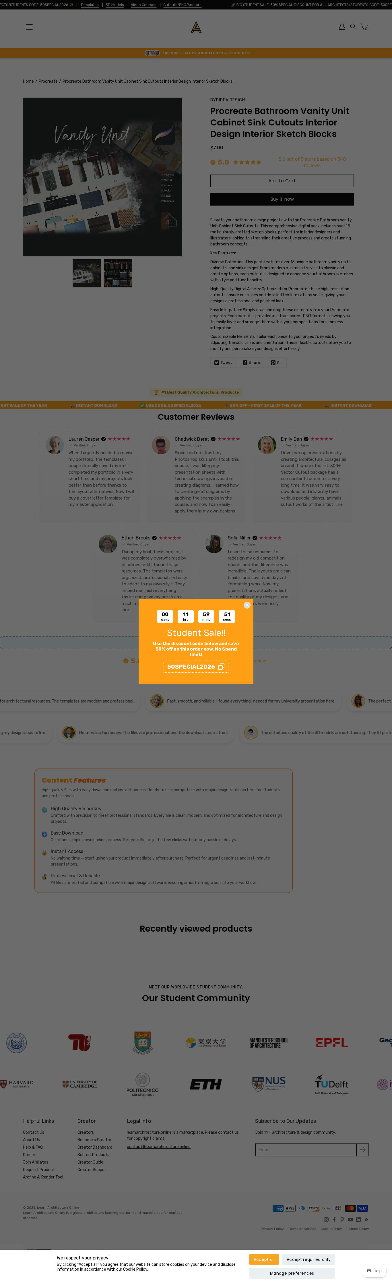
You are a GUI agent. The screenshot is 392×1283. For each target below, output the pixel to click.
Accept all (264, 1259)
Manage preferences (292, 1273)
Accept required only (309, 1259)
